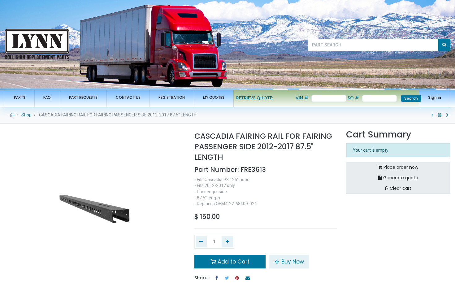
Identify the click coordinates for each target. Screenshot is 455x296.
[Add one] (227, 241)
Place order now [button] (400, 167)
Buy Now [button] (292, 261)
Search (411, 98)
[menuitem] (19, 97)
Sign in (434, 97)
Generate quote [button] (400, 178)
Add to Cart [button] (232, 261)
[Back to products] (440, 115)
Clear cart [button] (399, 188)
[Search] (444, 45)
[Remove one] (201, 241)
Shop (26, 114)
